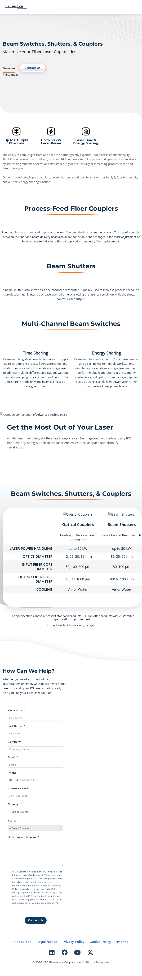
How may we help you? (23, 837)
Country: (13, 804)
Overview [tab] (9, 68)
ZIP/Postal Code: (19, 788)
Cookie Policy (100, 942)
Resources (22, 942)
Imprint (122, 942)
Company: (14, 741)
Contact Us (32, 68)
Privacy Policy (73, 942)
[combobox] (13, 780)
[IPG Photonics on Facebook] (64, 952)
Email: (12, 757)
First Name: (15, 710)
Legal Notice (47, 942)
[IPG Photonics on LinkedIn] (52, 952)
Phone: (12, 772)
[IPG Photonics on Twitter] (90, 952)
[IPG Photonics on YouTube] (77, 952)
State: (12, 820)
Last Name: (15, 726)
